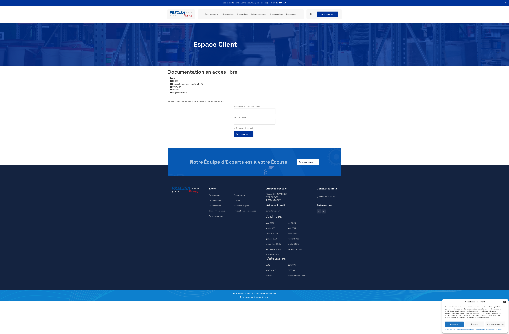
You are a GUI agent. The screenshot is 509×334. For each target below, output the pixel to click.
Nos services (228, 14)
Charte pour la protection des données (459, 330)
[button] (504, 302)
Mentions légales (241, 205)
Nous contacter (306, 162)
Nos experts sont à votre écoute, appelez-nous (254, 3)
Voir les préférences (495, 324)
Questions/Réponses (297, 275)
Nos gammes (210, 14)
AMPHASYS (271, 270)
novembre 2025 (273, 249)
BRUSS (269, 275)
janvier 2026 (271, 239)
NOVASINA (292, 265)
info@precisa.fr (273, 211)
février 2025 (293, 239)
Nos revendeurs (276, 14)
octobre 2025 (272, 254)
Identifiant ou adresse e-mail (247, 107)
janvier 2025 (293, 244)
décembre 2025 (273, 244)
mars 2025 (292, 233)
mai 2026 (270, 223)
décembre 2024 (295, 249)
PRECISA (291, 270)
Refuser (474, 324)
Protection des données (245, 211)
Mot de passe (240, 117)
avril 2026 (270, 228)
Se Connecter (327, 14)
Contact (237, 200)
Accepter (454, 324)
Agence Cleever (261, 297)
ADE (268, 265)
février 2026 (272, 233)
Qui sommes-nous (258, 14)
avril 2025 (292, 228)
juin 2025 (292, 223)
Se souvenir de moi (244, 128)
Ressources (291, 14)
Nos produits (242, 14)
